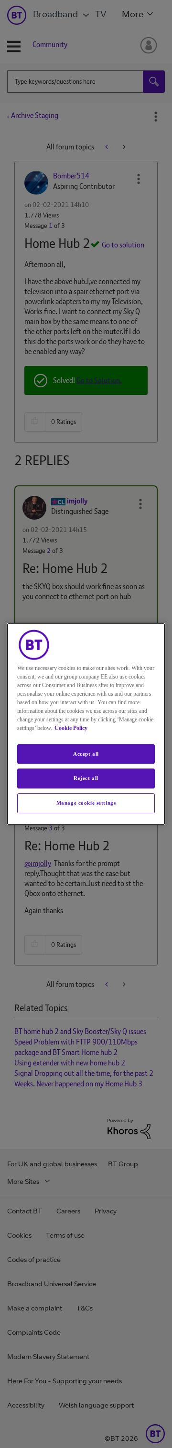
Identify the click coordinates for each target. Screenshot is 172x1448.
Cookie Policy (70, 728)
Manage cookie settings (86, 803)
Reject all (86, 778)
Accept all (86, 754)
